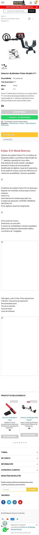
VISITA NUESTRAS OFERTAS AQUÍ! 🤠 (19, 7)
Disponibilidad (6, 78)
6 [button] (23, 442)
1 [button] (13, 442)
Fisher (15, 85)
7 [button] (26, 442)
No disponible (19, 112)
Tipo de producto (7, 82)
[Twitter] (9, 502)
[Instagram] (14, 502)
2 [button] (15, 442)
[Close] (37, 525)
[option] (19, 43)
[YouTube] (20, 502)
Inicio (3, 16)
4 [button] (19, 442)
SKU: (2, 89)
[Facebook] (3, 502)
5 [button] (21, 442)
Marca (3, 85)
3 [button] (17, 442)
